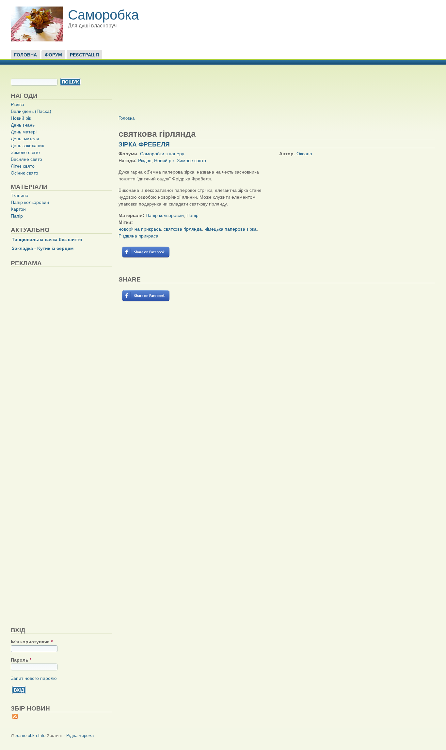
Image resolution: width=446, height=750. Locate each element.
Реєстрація (84, 54)
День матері (24, 131)
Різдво (17, 104)
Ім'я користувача (32, 641)
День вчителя (25, 138)
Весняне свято (26, 159)
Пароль (21, 660)
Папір (17, 216)
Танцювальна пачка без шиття (47, 239)
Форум (53, 54)
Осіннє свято (24, 173)
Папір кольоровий (30, 202)
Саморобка (103, 15)
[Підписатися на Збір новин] (15, 717)
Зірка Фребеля (144, 144)
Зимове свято (25, 152)
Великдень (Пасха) (31, 111)
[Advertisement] (60, 446)
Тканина (19, 195)
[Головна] (37, 39)
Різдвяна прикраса (138, 235)
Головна (25, 54)
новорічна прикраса (140, 229)
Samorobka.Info (30, 735)
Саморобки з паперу (162, 153)
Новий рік (21, 118)
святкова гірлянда (183, 229)
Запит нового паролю (34, 678)
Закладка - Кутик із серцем (42, 248)
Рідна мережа (80, 735)
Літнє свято (23, 166)
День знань (23, 125)
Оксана (304, 153)
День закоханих (27, 145)
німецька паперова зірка (230, 229)
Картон (18, 209)
